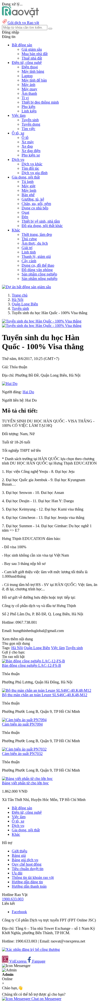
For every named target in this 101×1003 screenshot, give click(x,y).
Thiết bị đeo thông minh (40, 102)
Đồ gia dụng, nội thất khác (42, 226)
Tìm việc (28, 129)
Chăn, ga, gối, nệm (36, 204)
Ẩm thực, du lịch (35, 243)
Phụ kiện (28, 107)
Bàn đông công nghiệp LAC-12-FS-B (31, 665)
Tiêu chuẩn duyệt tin (27, 869)
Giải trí (27, 248)
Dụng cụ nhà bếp (35, 208)
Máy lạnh (29, 190)
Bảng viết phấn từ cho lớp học (25, 783)
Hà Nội (17, 300)
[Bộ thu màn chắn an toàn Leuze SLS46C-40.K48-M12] (46, 690)
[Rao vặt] (20, 16)
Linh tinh (29, 252)
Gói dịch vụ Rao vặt (23, 23)
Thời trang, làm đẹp (37, 234)
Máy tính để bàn (34, 80)
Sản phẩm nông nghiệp (39, 278)
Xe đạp (27, 146)
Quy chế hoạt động (26, 864)
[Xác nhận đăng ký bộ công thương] (31, 949)
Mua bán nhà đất (35, 54)
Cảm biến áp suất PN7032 (22, 754)
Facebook (19, 912)
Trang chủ (19, 295)
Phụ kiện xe (31, 155)
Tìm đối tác (30, 168)
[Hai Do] (9, 384)
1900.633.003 (13, 899)
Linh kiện (29, 111)
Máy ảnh (28, 85)
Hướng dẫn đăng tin (27, 882)
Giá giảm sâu (32, 49)
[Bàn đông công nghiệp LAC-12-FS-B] (33, 661)
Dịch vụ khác (32, 164)
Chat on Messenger (45, 999)
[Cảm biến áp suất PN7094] (24, 720)
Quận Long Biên (25, 304)
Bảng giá (19, 855)
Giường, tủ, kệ (33, 199)
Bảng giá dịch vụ (25, 860)
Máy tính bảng (33, 71)
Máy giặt (28, 186)
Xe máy (28, 142)
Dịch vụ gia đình (35, 173)
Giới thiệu (19, 851)
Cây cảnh (29, 261)
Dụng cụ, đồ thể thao (38, 265)
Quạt (25, 212)
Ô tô (25, 137)
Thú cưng (29, 239)
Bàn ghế (28, 195)
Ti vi (25, 98)
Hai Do (28, 392)
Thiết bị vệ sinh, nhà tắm (41, 221)
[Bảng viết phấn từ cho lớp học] (27, 778)
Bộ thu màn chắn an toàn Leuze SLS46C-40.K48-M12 (44, 695)
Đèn (25, 217)
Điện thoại (30, 67)
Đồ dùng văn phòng (37, 270)
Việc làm (58, 648)
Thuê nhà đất (32, 58)
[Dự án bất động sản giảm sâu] (26, 287)
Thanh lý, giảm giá (36, 256)
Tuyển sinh (30, 120)
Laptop (27, 76)
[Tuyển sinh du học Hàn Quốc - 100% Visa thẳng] (41, 321)
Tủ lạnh (28, 181)
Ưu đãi (17, 873)
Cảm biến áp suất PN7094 (22, 724)
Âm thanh (29, 93)
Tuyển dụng (31, 124)
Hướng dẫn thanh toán (29, 886)
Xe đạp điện (31, 151)
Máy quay (29, 89)
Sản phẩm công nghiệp (39, 274)
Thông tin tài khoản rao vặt (33, 877)
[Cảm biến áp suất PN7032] (24, 749)
